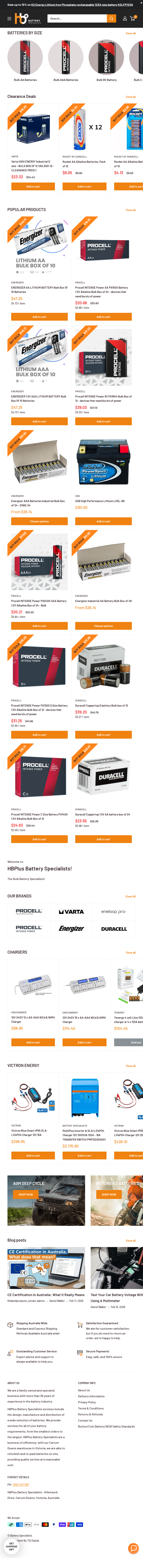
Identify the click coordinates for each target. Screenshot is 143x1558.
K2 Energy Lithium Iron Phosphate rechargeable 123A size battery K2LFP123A (82, 4)
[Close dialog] (135, 741)
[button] (133, 1548)
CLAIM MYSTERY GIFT (37, 812)
